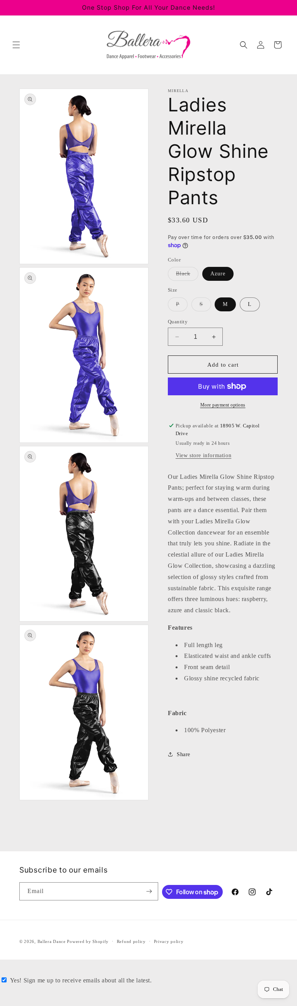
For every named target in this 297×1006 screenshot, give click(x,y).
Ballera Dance (52, 941)
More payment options (223, 405)
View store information (203, 455)
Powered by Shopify (88, 941)
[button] (16, 44)
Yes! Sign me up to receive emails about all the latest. (81, 980)
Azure (217, 274)
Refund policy (131, 941)
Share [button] (183, 754)
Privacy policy (169, 941)
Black (187, 275)
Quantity (178, 322)
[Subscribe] (149, 891)
